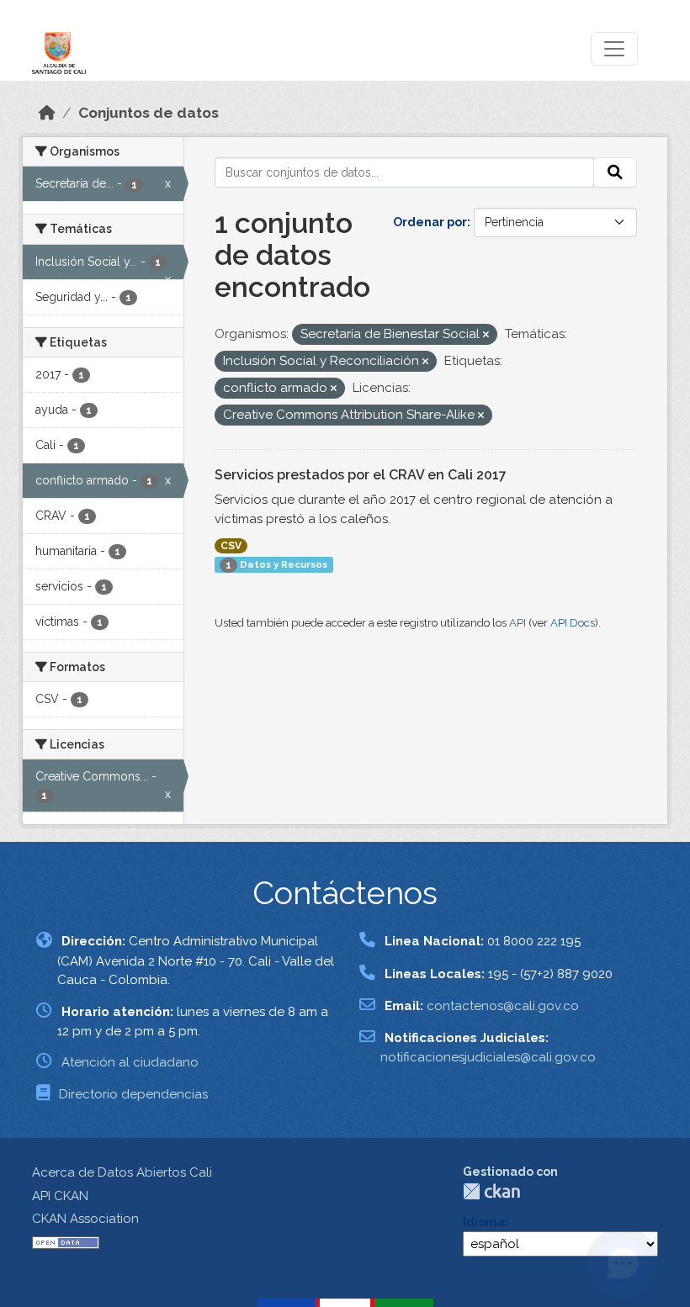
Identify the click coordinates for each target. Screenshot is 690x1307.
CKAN (491, 1191)
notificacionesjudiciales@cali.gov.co (488, 1057)
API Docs (572, 622)
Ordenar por (430, 222)
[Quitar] (486, 335)
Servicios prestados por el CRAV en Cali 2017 (361, 475)
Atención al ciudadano (130, 1062)
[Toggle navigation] (614, 49)
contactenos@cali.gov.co (503, 1005)
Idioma (484, 1222)
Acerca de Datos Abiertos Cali (122, 1172)
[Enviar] (615, 172)
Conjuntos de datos (148, 112)
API (517, 622)
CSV (231, 546)
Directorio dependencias (133, 1094)
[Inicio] (47, 112)
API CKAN (60, 1196)
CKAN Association (85, 1218)
